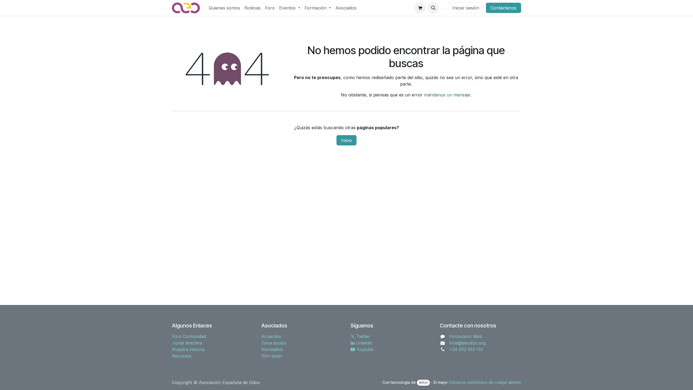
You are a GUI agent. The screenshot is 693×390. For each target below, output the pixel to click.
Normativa (272, 349)
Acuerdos (271, 336)
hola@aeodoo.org (467, 343)
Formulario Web (465, 336)
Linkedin (363, 343)
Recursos (181, 356)
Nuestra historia (188, 349)
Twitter (362, 336)
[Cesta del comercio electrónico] (420, 8)
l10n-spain (271, 356)
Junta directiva (187, 343)
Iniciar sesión (465, 8)
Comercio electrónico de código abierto (485, 382)
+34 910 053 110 (466, 349)
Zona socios (273, 343)
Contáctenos (504, 8)
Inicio (346, 140)
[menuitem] (224, 7)
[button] (433, 8)
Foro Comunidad (189, 336)
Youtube (364, 349)
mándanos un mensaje (447, 95)
